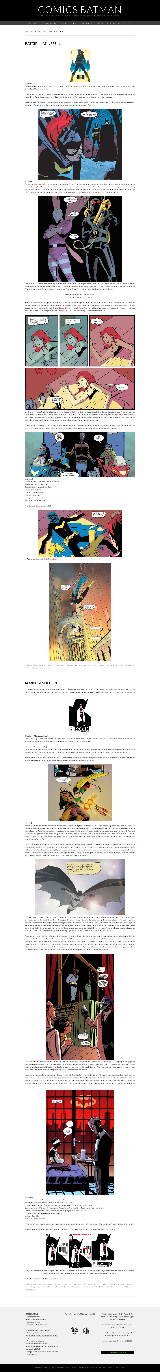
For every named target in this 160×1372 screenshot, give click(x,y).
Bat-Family (37, 665)
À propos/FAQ (76, 1314)
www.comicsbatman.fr (110, 1341)
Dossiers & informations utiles (37, 1325)
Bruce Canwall (72, 1284)
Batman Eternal (64, 308)
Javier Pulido (101, 1284)
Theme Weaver (95, 1368)
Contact (84, 1314)
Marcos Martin (119, 665)
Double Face (92, 1284)
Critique (49, 665)
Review (55, 665)
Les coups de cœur (33, 1322)
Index (74, 23)
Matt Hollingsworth (65, 1287)
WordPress (63, 1368)
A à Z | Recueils (32, 23)
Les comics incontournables (36, 1319)
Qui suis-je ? (31, 1333)
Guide (64, 23)
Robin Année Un (82, 1287)
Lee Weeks (43, 1287)
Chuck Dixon (109, 665)
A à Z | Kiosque (50, 23)
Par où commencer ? (34, 1317)
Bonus (100, 23)
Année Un (69, 665)
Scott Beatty (129, 665)
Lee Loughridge (33, 1287)
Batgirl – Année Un (42, 43)
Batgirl (44, 665)
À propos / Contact (116, 23)
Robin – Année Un (40, 184)
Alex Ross (63, 1284)
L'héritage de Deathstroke (115, 1284)
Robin (50, 1284)
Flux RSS (92, 1314)
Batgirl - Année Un (85, 665)
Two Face (111, 1287)
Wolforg (120, 1368)
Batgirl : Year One (98, 665)
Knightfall (56, 1067)
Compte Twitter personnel (35, 1352)
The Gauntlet (102, 1287)
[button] (117, 1352)
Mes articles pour (35, 1341)
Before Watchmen (42, 1344)
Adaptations (86, 23)
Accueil (67, 1314)
